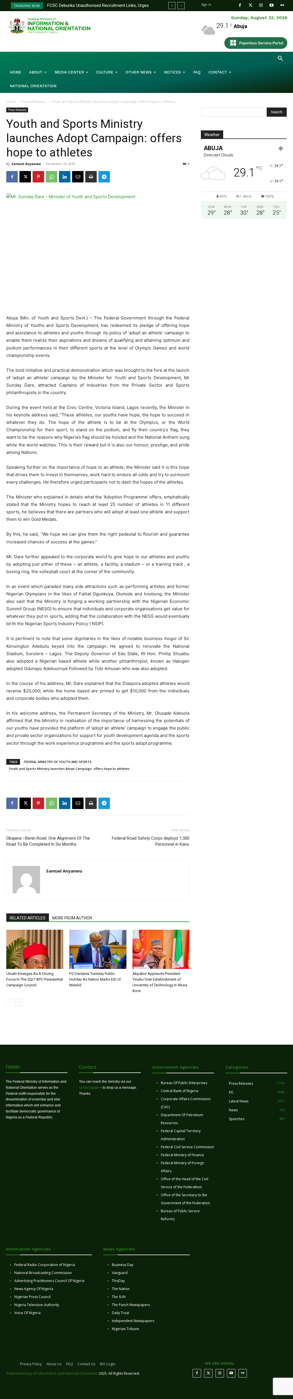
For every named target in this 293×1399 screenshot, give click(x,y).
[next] (181, 5)
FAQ (69, 1364)
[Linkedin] (64, 176)
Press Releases (34, 101)
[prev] (171, 5)
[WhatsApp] (51, 176)
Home (11, 101)
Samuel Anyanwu (26, 164)
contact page (89, 1088)
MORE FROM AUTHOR (72, 918)
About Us (54, 1364)
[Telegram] (104, 176)
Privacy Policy (31, 1364)
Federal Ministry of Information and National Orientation (52, 1373)
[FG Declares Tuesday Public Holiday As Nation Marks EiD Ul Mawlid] (97, 949)
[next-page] (19, 1002)
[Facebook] (240, 5)
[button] (280, 58)
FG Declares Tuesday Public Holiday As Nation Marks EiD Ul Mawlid (95, 979)
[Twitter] (251, 5)
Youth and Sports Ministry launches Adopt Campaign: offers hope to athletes (69, 768)
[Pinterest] (38, 176)
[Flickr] (282, 5)
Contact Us (86, 1364)
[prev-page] (9, 1002)
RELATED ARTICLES (27, 918)
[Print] (91, 176)
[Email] (78, 176)
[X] (25, 176)
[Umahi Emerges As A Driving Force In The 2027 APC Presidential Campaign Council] (34, 949)
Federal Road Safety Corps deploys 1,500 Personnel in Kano (150, 841)
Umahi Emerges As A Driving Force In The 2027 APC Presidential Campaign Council (34, 979)
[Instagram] (261, 5)
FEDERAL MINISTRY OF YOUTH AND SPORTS (58, 762)
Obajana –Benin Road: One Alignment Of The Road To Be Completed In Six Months (48, 841)
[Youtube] (272, 5)
